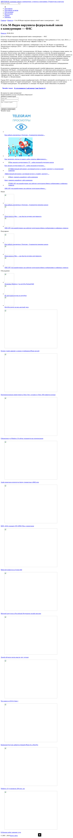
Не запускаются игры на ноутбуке (16, 295)
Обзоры (7, 15)
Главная (3, 20)
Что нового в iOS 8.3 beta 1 (9, 701)
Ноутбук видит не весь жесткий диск (17, 307)
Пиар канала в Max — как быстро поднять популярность (23, 216)
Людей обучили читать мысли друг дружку (15, 657)
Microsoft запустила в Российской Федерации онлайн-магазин (21, 613)
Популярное (8, 8)
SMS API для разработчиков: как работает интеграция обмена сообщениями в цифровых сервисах (36, 228)
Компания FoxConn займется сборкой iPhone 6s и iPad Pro (19, 745)
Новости (10, 20)
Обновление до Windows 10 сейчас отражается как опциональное (22, 438)
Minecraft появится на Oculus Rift (11, 570)
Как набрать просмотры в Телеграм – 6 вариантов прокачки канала (26, 205)
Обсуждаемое (9, 12)
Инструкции (9, 14)
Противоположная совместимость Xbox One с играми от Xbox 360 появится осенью (28, 395)
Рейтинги (8, 17)
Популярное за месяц (11, 10)
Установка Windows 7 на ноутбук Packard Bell (19, 284)
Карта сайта (14, 835)
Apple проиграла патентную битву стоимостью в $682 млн (20, 482)
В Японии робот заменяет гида (11, 832)
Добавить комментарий (8, 109)
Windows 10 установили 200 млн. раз (13, 788)
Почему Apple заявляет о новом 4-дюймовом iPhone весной (20, 351)
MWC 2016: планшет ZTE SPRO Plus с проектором (17, 526)
